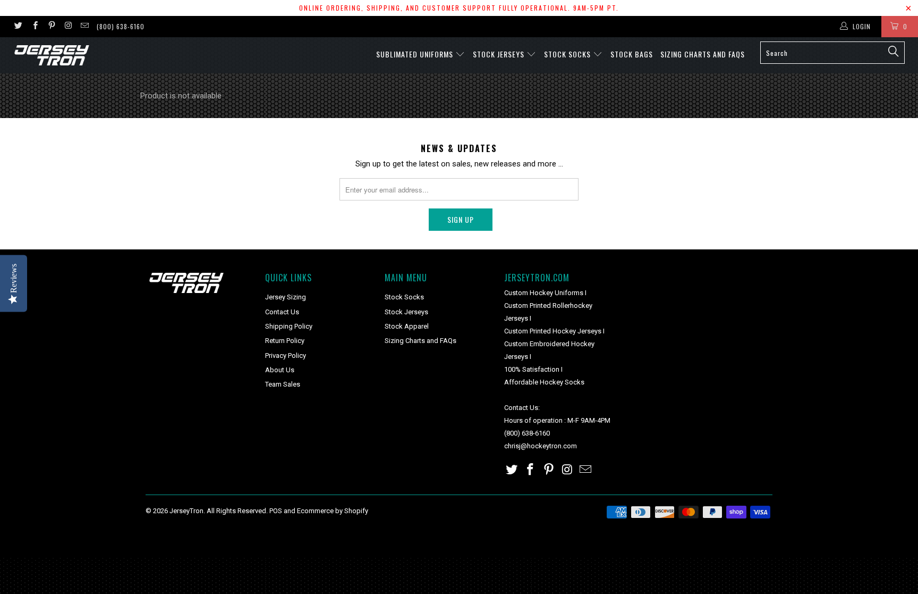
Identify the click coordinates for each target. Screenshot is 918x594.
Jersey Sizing (285, 297)
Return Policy (284, 341)
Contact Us (282, 312)
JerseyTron (186, 511)
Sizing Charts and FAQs (702, 54)
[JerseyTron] (79, 55)
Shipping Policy (288, 326)
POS (275, 511)
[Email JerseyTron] (84, 26)
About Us (279, 370)
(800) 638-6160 (120, 26)
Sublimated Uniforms (415, 54)
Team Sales (282, 384)
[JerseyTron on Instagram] (67, 26)
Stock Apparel (407, 326)
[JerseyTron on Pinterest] (51, 26)
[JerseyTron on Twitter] (17, 26)
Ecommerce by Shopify (332, 511)
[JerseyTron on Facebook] (34, 26)
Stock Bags (631, 54)
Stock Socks (568, 54)
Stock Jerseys (499, 54)
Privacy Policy (285, 355)
